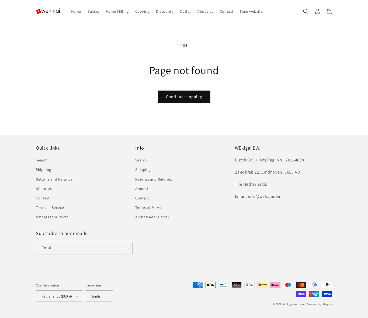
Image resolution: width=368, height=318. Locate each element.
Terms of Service (50, 207)
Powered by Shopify (319, 304)
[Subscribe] (127, 248)
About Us (44, 188)
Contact (43, 198)
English (97, 296)
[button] (306, 11)
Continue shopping (184, 96)
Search (42, 160)
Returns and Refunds (54, 179)
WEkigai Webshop (294, 304)
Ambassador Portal (53, 217)
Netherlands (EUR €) (56, 296)
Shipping (43, 169)
